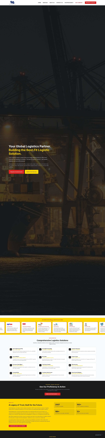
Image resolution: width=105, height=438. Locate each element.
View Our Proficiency (51, 394)
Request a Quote (90, 2)
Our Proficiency (69, 2)
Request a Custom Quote (16, 171)
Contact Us (59, 2)
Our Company (78, 2)
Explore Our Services (32, 171)
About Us (52, 2)
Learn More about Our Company (17, 425)
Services (45, 2)
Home (39, 2)
